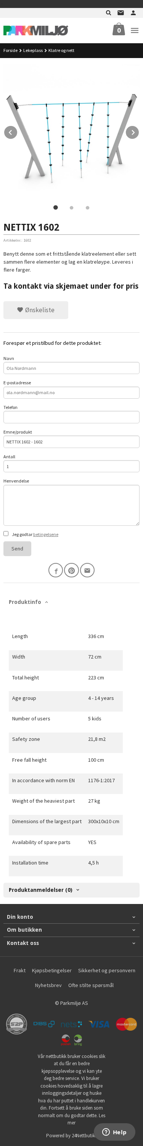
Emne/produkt (17, 432)
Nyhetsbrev (48, 985)
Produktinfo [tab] (25, 602)
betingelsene (45, 534)
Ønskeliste (39, 310)
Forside (10, 50)
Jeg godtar (34, 534)
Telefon (10, 407)
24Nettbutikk (84, 1135)
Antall (9, 456)
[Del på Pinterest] (71, 570)
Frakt (20, 970)
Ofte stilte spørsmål (91, 985)
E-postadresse (17, 382)
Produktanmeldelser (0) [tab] (40, 890)
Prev (17, 131)
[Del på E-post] (87, 570)
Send (17, 548)
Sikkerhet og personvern (106, 970)
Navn (8, 358)
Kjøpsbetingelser (52, 970)
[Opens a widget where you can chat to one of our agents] (114, 1132)
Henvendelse (16, 481)
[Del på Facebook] (55, 570)
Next (139, 131)
